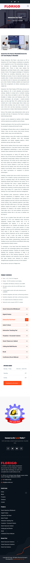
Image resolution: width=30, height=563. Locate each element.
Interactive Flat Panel (9, 319)
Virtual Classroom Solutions (8, 544)
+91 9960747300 (7, 479)
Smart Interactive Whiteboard (11, 309)
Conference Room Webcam (10, 357)
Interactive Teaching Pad (10, 330)
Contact (3, 502)
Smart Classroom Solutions (7, 541)
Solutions (3, 499)
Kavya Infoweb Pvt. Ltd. (18, 559)
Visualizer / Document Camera (11, 335)
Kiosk (4, 351)
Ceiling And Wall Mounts (10, 346)
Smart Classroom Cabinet (10, 341)
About (2, 494)
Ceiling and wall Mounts (7, 528)
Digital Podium (7, 314)
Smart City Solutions (6, 547)
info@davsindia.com (8, 482)
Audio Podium (7, 325)
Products (3, 497)
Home (8, 20)
